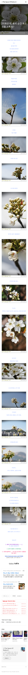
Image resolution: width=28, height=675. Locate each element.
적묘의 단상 (5, 601)
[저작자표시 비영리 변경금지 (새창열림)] (19, 596)
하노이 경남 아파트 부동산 (11, 573)
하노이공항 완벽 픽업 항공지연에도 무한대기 (9, 584)
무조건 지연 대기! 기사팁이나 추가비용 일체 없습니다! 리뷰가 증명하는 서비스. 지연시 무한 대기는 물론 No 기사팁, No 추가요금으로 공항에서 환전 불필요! (9, 587)
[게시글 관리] (9, 596)
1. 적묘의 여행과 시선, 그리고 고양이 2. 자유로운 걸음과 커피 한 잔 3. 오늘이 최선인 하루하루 (10, 653)
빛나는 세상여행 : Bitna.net (8, 672)
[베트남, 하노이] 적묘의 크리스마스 (9, 608)
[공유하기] (7, 596)
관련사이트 (4, 667)
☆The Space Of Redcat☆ (9, 2)
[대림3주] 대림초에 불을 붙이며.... (8, 610)
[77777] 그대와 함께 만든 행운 (8, 603)
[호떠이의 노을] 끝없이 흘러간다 (8, 612)
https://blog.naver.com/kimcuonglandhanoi (12, 570)
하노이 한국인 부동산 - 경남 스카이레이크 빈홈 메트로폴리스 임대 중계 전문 (13, 576)
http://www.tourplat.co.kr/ (10, 582)
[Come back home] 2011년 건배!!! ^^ (10, 605)
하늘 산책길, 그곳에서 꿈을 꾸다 (8, 669)
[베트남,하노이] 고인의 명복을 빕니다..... (10, 613)
